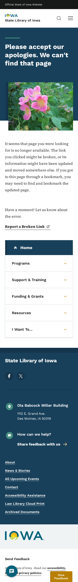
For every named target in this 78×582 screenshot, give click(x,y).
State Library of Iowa (22, 20)
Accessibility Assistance (25, 495)
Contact (11, 487)
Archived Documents (22, 512)
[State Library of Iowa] (15, 16)
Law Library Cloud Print (25, 504)
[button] (61, 576)
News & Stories (17, 471)
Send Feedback (17, 559)
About (10, 462)
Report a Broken (25, 226)
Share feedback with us (38, 444)
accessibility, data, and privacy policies (35, 570)
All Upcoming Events (22, 479)
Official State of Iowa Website (23, 4)
